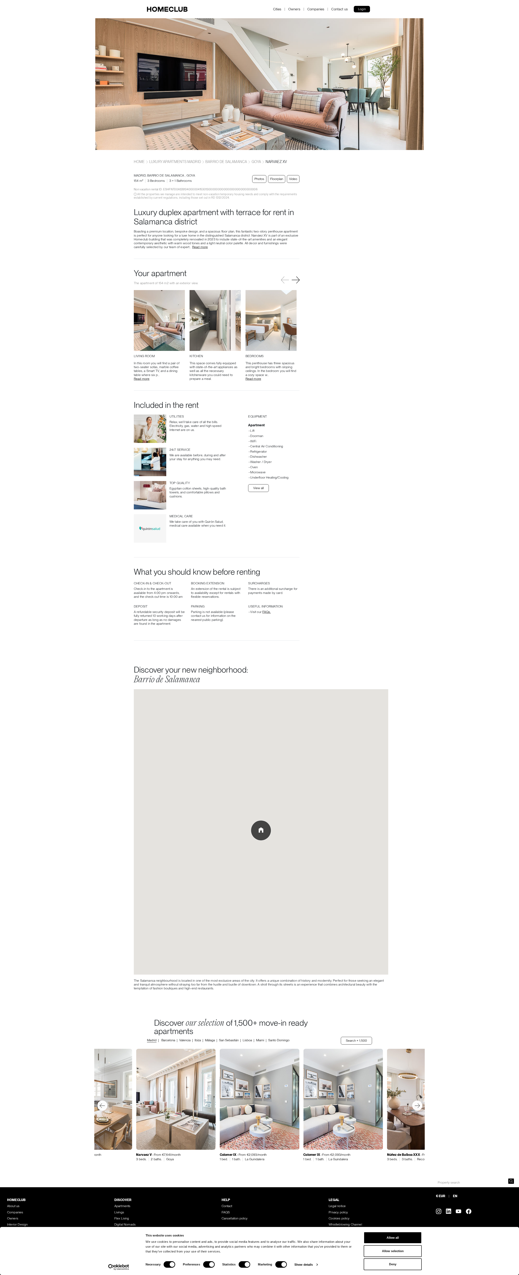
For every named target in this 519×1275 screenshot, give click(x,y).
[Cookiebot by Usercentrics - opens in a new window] (118, 1267)
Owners (294, 9)
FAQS (226, 1212)
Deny (392, 1264)
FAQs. (266, 612)
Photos (259, 179)
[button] (295, 280)
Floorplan (276, 179)
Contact (227, 1206)
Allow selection (393, 1251)
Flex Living (121, 1218)
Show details (303, 1264)
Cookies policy (339, 1218)
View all (258, 488)
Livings (119, 1212)
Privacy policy (338, 1212)
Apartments (122, 1206)
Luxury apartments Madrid (175, 162)
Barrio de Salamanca (226, 162)
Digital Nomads (125, 1224)
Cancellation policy (235, 1218)
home (140, 162)
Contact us (339, 9)
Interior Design (17, 1224)
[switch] (209, 1264)
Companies (315, 9)
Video (293, 179)
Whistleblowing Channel (345, 1224)
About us (13, 1206)
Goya (256, 162)
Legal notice (337, 1206)
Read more (200, 247)
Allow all (393, 1237)
